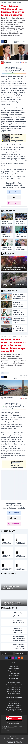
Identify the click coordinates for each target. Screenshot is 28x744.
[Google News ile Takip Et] (23, 62)
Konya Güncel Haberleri (14, 694)
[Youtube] (19, 658)
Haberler (3, 2)
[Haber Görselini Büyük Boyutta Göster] (14, 52)
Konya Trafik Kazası (14, 673)
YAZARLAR (20, 654)
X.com (15, 197)
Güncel (10, 2)
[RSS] (22, 658)
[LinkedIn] (16, 658)
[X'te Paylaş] (5, 41)
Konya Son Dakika (14, 675)
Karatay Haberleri (14, 703)
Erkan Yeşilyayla (8, 398)
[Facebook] (6, 658)
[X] (9, 658)
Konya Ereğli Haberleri (14, 707)
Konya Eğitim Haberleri (14, 689)
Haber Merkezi (8, 62)
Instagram (15, 203)
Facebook (15, 192)
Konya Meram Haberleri (14, 705)
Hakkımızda (5, 726)
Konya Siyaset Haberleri (14, 683)
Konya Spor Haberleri (14, 687)
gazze (6, 373)
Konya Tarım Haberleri (14, 691)
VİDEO (5, 654)
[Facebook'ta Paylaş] (2, 41)
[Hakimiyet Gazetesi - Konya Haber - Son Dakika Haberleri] (14, 718)
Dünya (9, 336)
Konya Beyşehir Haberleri (14, 712)
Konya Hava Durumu (14, 671)
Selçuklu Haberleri (14, 701)
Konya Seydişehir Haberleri (14, 710)
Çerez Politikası (6, 731)
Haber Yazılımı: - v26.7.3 (14, 741)
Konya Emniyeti (14, 669)
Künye (4, 728)
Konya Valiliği (14, 666)
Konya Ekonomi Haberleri (14, 685)
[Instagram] (13, 658)
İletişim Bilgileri (18, 726)
